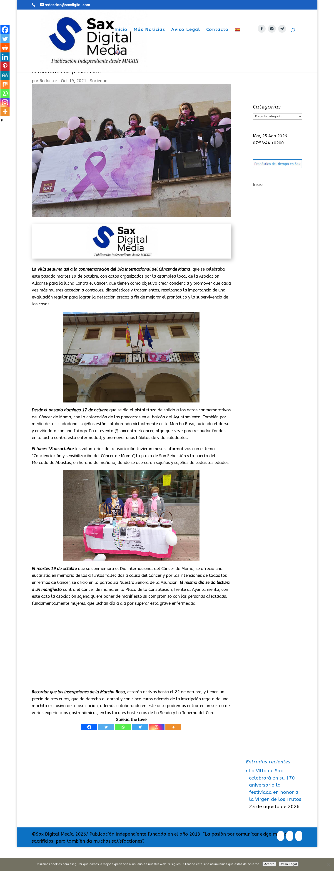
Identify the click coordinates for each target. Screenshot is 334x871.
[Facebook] (89, 727)
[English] (118, 61)
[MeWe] (5, 75)
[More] (173, 727)
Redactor (48, 80)
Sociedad (98, 80)
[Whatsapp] (123, 727)
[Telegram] (140, 727)
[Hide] (2, 120)
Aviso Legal (185, 30)
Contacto (217, 30)
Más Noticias (149, 30)
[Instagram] (157, 727)
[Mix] (5, 84)
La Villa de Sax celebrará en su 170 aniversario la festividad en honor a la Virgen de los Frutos (275, 785)
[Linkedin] (5, 57)
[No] (328, 864)
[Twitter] (106, 727)
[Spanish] (238, 38)
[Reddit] (5, 47)
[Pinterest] (5, 66)
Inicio (121, 30)
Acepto (269, 864)
